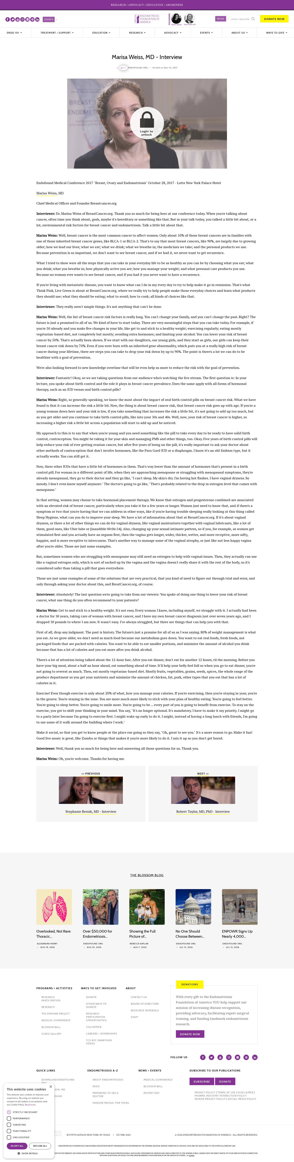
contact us (139, 997)
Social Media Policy (242, 1098)
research (48, 1007)
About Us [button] (239, 32)
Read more (30, 1104)
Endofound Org (93, 943)
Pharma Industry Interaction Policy (221, 1095)
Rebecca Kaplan (139, 943)
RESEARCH (118, 5)
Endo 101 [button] (13, 32)
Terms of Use (226, 1092)
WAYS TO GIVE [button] (275, 32)
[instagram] (22, 19)
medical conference (56, 1020)
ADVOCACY (136, 5)
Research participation (51, 999)
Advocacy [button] (171, 32)
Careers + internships (101, 1033)
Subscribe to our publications (215, 1070)
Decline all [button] (40, 1145)
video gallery (51, 1033)
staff (134, 1017)
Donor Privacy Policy (210, 1098)
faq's (96, 1086)
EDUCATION (154, 5)
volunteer (93, 1027)
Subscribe (202, 1081)
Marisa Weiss (46, 193)
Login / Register (240, 19)
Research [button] (136, 32)
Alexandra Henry (47, 943)
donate (91, 997)
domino (191, 1155)
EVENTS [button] (205, 32)
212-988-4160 (123, 1134)
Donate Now (274, 19)
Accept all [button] (17, 1145)
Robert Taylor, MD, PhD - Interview (203, 811)
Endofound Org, (138, 67)
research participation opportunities (96, 1017)
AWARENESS (174, 5)
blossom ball (51, 1027)
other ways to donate (96, 1005)
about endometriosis (108, 1079)
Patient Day (152, 1092)
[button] (29, 1153)
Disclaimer (245, 1092)
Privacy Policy (205, 1092)
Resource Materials (145, 1010)
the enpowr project (56, 1013)
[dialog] (28, 1121)
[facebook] (7, 19)
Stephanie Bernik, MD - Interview (91, 811)
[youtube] (17, 19)
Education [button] (100, 32)
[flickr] (27, 19)
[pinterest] (32, 19)
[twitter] (12, 19)
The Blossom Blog (147, 875)
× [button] (50, 1086)
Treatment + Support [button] (56, 32)
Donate (225, 1081)
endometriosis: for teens (111, 1102)
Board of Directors (145, 1003)
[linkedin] (37, 19)
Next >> (203, 773)
